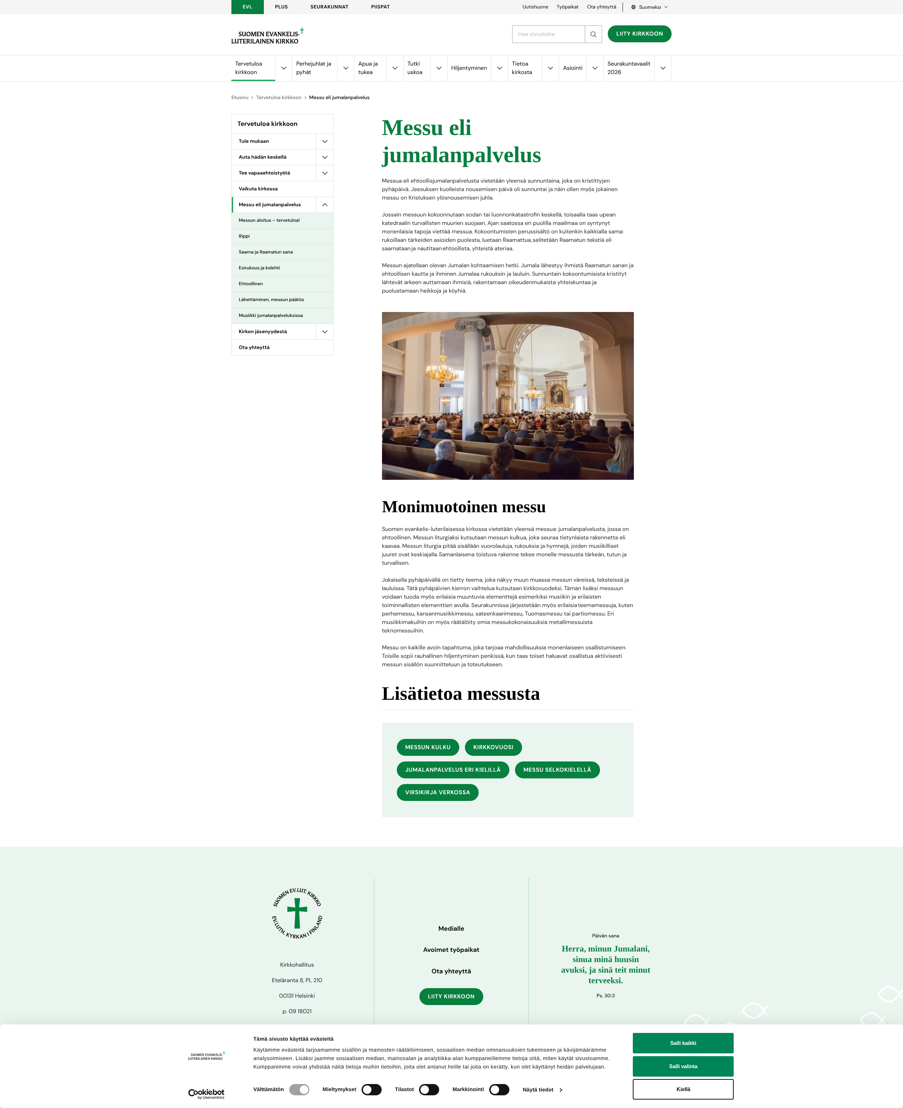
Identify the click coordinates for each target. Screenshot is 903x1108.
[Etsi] (593, 34)
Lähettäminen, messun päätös (271, 300)
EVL (248, 7)
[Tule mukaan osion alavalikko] (324, 141)
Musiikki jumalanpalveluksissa (271, 316)
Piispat (380, 7)
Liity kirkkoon (639, 33)
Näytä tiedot (538, 1090)
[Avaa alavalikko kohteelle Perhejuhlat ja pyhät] (345, 68)
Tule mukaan (254, 141)
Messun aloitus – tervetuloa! (269, 221)
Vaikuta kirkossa (258, 189)
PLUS (281, 7)
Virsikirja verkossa (438, 792)
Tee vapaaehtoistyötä (264, 173)
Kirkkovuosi (493, 747)
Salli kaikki (683, 1043)
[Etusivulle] (267, 35)
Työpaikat (567, 7)
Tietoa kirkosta (522, 68)
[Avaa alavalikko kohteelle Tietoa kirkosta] (550, 68)
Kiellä (683, 1089)
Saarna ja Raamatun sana (266, 252)
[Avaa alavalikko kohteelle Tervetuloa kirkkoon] (283, 68)
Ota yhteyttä (601, 7)
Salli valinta (683, 1066)
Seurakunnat (329, 7)
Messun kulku (428, 747)
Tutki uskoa (415, 68)
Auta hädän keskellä (262, 157)
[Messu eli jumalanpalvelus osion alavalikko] (324, 205)
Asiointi (572, 68)
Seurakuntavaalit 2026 (628, 68)
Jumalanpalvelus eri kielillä (453, 769)
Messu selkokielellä (557, 769)
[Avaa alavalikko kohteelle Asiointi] (594, 68)
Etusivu (239, 97)
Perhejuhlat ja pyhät (313, 68)
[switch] (372, 1089)
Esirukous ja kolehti (259, 268)
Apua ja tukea (368, 68)
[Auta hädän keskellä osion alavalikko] (324, 157)
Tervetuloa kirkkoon (248, 68)
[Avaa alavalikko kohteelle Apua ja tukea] (394, 68)
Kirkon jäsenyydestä (263, 332)
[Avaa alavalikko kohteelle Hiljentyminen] (499, 68)
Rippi (244, 236)
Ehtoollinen (251, 284)
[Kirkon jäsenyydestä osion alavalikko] (324, 331)
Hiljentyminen (469, 68)
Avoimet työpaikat (451, 949)
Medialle (451, 928)
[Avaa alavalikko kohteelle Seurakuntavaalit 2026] (662, 68)
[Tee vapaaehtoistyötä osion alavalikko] (324, 173)
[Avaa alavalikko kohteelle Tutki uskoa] (438, 68)
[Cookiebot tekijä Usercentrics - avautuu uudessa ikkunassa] (206, 1094)
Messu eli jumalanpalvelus (270, 205)
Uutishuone (535, 7)
